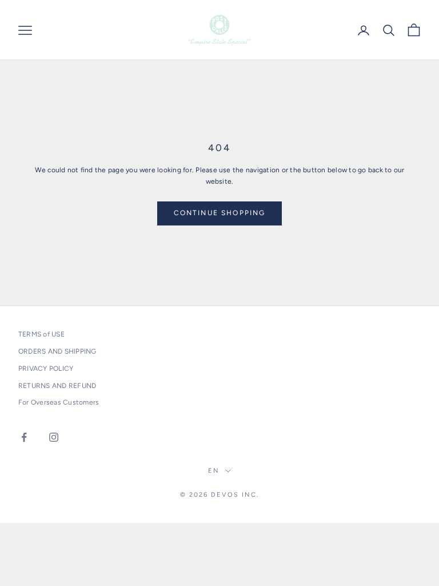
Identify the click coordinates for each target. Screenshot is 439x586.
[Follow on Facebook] (24, 437)
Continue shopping (220, 213)
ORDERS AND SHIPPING (57, 351)
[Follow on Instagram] (53, 437)
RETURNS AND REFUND (57, 386)
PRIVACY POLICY (45, 369)
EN (214, 470)
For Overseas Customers (58, 402)
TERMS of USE (41, 334)
